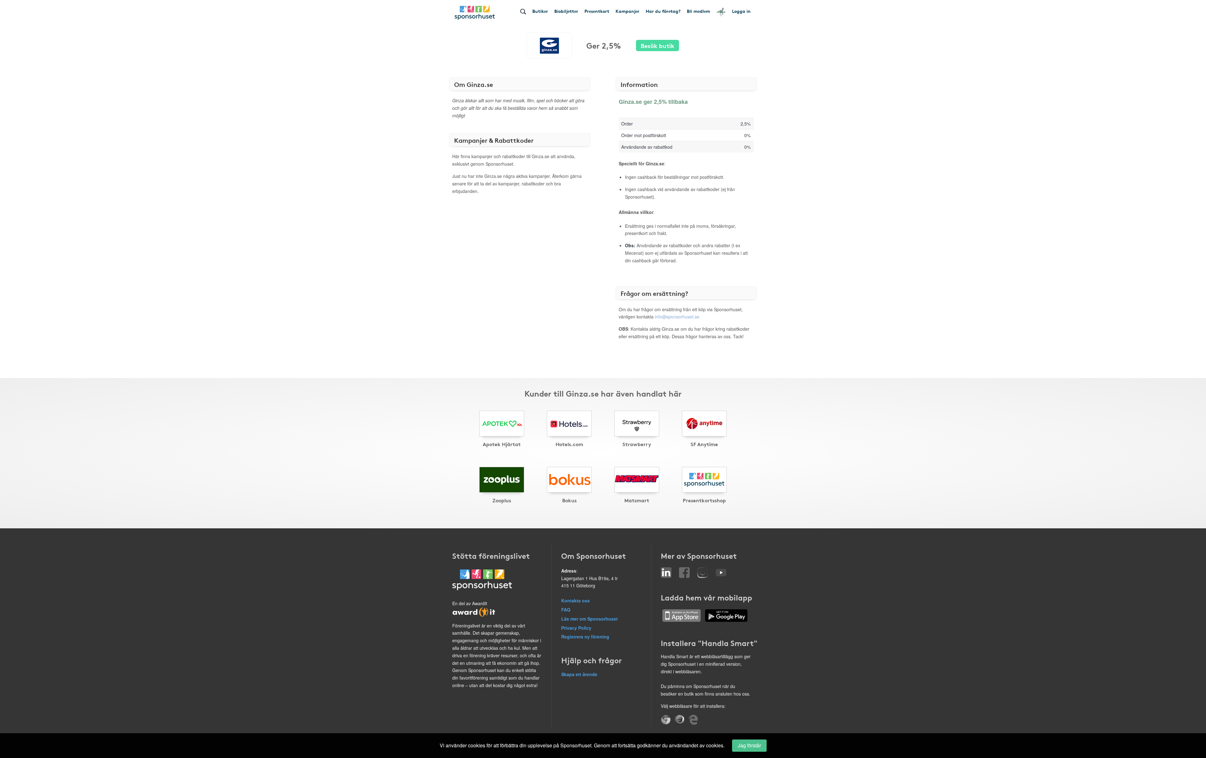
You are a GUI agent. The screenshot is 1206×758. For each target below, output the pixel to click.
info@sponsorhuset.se (677, 316)
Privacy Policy (576, 628)
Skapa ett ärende (579, 674)
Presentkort (596, 11)
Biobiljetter (566, 11)
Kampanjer (627, 11)
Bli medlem (698, 11)
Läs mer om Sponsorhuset (589, 619)
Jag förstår (749, 745)
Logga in (741, 11)
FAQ (565, 609)
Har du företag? (663, 11)
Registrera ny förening (585, 636)
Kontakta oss (575, 600)
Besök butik (657, 45)
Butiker (540, 11)
